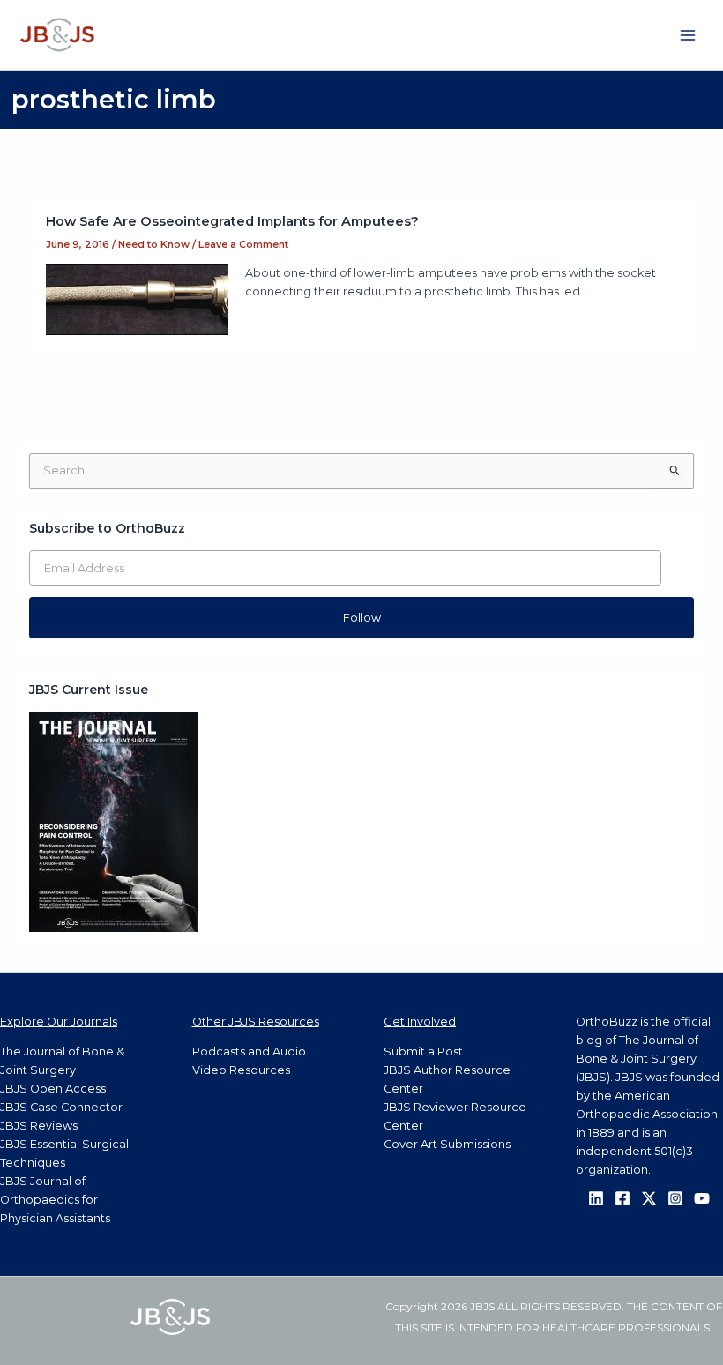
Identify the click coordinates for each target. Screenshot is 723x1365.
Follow (362, 617)
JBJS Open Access (53, 1088)
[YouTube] (702, 1198)
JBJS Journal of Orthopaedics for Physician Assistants (55, 1200)
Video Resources (241, 1070)
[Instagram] (675, 1198)
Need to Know (154, 244)
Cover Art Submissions (447, 1144)
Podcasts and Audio (249, 1051)
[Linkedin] (596, 1198)
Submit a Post (423, 1051)
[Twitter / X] (649, 1198)
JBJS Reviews (39, 1125)
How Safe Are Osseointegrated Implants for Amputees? (232, 221)
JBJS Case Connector (61, 1107)
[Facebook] (622, 1198)
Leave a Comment (243, 244)
